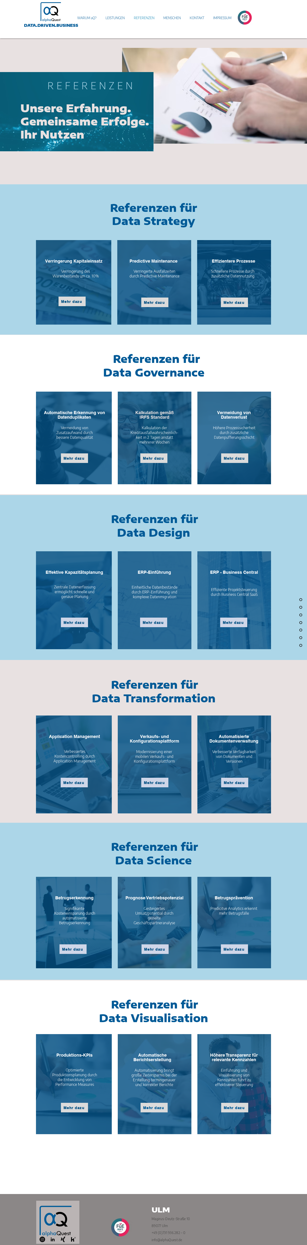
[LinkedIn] (52, 1239)
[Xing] (63, 1239)
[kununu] (73, 1239)
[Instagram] (42, 1239)
